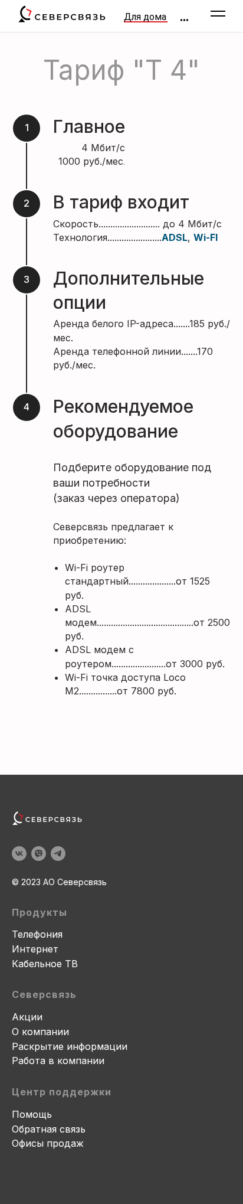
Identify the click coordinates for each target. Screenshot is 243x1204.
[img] (184, 20)
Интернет (35, 949)
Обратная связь (49, 1129)
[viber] (38, 853)
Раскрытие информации (69, 1046)
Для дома (145, 16)
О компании (40, 1031)
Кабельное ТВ (45, 964)
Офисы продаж (48, 1143)
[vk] (19, 853)
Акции (27, 1017)
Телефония (37, 934)
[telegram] (58, 853)
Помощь (32, 1114)
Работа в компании (58, 1060)
